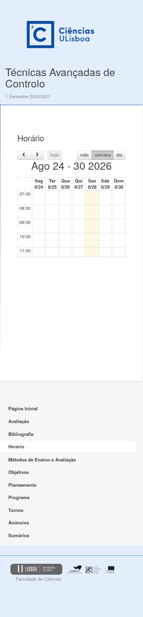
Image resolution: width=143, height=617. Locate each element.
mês (84, 154)
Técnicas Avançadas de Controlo (60, 77)
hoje (54, 154)
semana (103, 154)
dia (119, 154)
